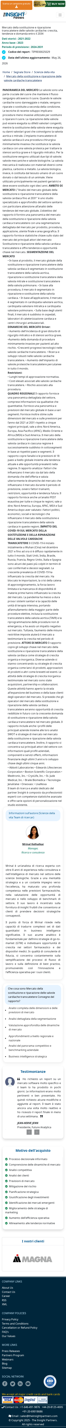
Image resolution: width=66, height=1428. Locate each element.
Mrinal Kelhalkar (33, 844)
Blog (4, 1363)
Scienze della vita (44, 72)
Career (6, 1296)
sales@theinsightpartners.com (39, 1416)
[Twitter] (13, 1386)
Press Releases (11, 1351)
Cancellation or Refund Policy (19, 1327)
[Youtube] (29, 1386)
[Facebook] (6, 1386)
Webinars (7, 1359)
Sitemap (7, 1368)
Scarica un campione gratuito (16, 3)
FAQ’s (5, 1332)
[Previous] (27, 1132)
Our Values (8, 1336)
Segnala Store (22, 72)
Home (6, 72)
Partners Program (13, 1355)
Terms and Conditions (15, 1323)
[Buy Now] (49, 4)
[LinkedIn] (21, 1386)
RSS (4, 1300)
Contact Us (8, 1292)
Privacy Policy (10, 1319)
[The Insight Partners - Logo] (15, 15)
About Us (7, 1287)
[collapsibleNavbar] (60, 15)
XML (4, 1304)
